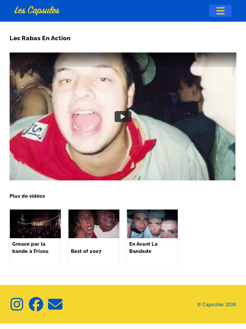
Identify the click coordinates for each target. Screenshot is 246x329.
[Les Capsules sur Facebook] (36, 304)
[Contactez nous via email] (55, 304)
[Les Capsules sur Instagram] (17, 304)
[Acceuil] (37, 11)
